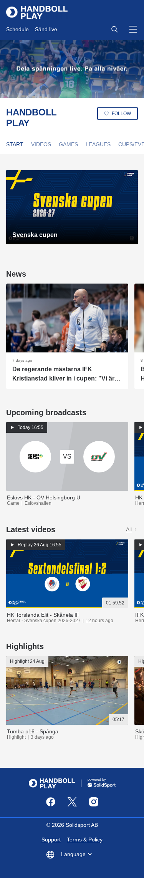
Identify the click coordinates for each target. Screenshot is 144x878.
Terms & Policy (85, 839)
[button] (114, 29)
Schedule (17, 29)
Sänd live (46, 29)
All (129, 529)
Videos (41, 144)
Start (14, 144)
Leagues (98, 144)
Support (51, 839)
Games (68, 144)
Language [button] (73, 854)
